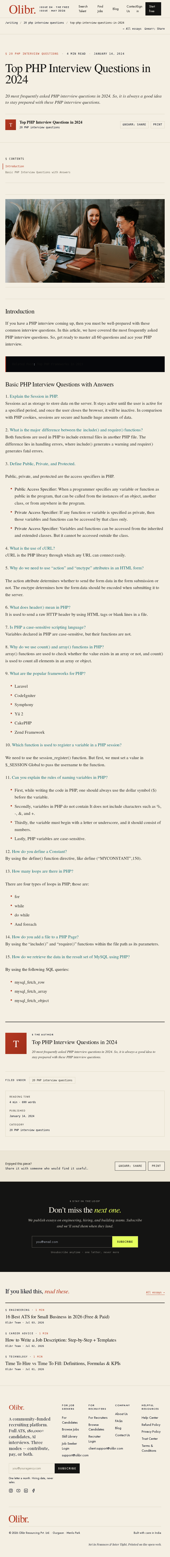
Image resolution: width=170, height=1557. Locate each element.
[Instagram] (11, 1491)
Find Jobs (100, 8)
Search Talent (83, 8)
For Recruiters (98, 1417)
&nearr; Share (155, 28)
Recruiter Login (95, 1439)
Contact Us (132, 8)
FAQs (119, 1421)
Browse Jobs (70, 1429)
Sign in (139, 8)
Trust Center (150, 1438)
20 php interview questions (44, 22)
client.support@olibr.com (106, 1448)
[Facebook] (33, 1491)
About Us (121, 1413)
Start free (152, 8)
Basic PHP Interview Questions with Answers (37, 172)
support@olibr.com (75, 1455)
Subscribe (125, 1242)
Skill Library (69, 1436)
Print (157, 124)
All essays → (155, 1292)
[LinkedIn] (26, 1491)
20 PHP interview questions (52, 1080)
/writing (11, 22)
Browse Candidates (96, 1427)
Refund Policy (151, 1424)
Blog (116, 9)
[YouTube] (18, 1491)
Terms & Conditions (149, 1448)
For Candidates (70, 1420)
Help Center (150, 1417)
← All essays (132, 28)
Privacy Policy (151, 1431)
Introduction (14, 166)
